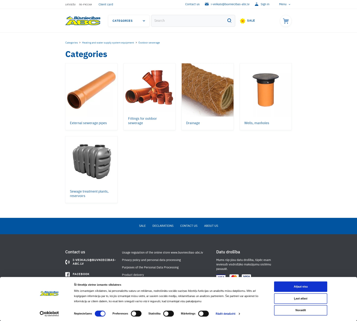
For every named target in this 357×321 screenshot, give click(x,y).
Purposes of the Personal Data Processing (150, 267)
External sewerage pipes (88, 123)
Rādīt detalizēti (225, 313)
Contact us (192, 4)
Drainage (193, 123)
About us (211, 226)
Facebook (81, 274)
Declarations (162, 226)
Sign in (265, 4)
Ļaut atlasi (300, 298)
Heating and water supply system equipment (108, 42)
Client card (106, 4)
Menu (283, 4)
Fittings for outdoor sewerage (142, 121)
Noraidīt (300, 310)
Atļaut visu (301, 286)
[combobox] (193, 21)
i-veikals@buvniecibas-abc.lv (230, 4)
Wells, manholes (256, 123)
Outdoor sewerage (149, 42)
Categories (122, 21)
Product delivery (133, 275)
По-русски (85, 5)
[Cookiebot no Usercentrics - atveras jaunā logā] (49, 314)
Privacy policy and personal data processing (151, 260)
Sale (251, 20)
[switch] (136, 314)
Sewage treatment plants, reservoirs (89, 194)
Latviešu (70, 5)
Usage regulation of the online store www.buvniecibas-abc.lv (162, 252)
